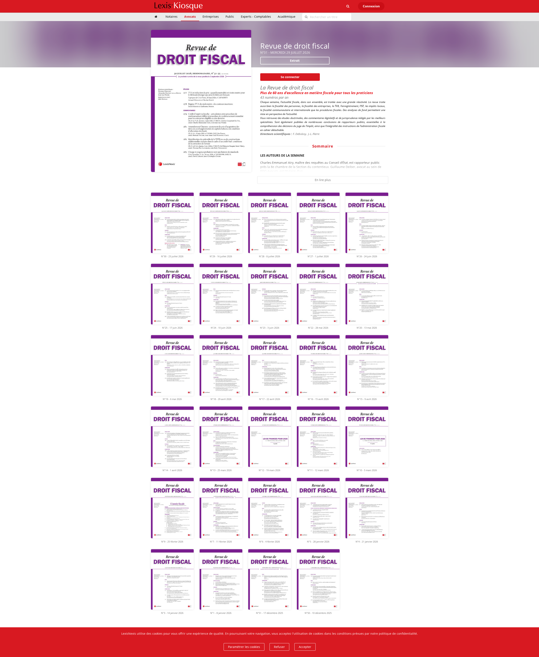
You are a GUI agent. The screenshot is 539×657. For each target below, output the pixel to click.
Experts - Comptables (256, 17)
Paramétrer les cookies (244, 647)
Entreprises (211, 17)
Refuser (279, 647)
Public (229, 17)
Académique (286, 17)
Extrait (295, 61)
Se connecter (290, 77)
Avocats (190, 17)
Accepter (305, 647)
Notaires (171, 17)
